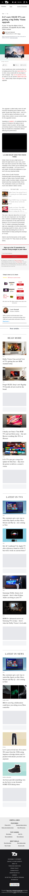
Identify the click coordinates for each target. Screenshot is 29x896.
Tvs (7, 13)
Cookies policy (14, 870)
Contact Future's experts (14, 861)
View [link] (20, 284)
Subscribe (19, 2)
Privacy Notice (19, 261)
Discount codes (21, 845)
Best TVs (20, 834)
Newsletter (24, 65)
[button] (14, 283)
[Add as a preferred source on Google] (14, 884)
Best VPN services (21, 827)
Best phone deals (7, 843)
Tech (3, 13)
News (19, 33)
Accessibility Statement (14, 859)
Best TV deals (8, 845)
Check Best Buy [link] (20, 298)
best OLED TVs (22, 71)
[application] (14, 142)
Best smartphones (8, 836)
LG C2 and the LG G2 (19, 75)
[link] (6, 283)
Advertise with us (14, 872)
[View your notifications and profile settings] (12, 2)
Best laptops (8, 834)
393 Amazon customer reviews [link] (14, 277)
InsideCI (11, 121)
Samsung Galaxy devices (21, 825)
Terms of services (18, 260)
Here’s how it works (14, 37)
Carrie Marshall (11, 32)
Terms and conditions (14, 866)
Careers (14, 875)
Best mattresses (20, 836)
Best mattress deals (21, 843)
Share (5, 65)
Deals (11, 6)
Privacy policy (14, 868)
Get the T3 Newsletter (22, 6)
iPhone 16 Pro (7, 825)
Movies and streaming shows (8, 827)
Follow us (17, 65)
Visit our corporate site (17, 891)
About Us (14, 863)
